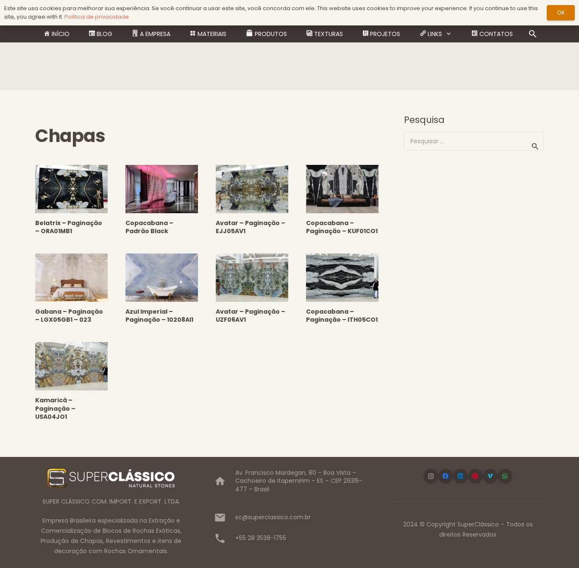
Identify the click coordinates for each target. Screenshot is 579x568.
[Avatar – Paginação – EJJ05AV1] (252, 189)
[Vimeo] (490, 476)
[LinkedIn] (460, 476)
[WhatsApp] (505, 476)
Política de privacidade (96, 17)
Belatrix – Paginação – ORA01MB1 (68, 227)
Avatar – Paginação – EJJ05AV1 (250, 227)
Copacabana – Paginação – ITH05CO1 (342, 315)
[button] (448, 34)
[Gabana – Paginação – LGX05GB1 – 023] (71, 277)
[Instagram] (430, 476)
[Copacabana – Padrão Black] (161, 189)
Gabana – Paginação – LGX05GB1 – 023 (69, 315)
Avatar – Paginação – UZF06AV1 (250, 315)
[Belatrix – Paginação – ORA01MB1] (71, 189)
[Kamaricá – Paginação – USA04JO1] (71, 366)
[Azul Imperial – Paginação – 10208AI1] (161, 277)
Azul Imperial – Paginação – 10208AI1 (159, 315)
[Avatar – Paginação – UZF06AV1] (252, 277)
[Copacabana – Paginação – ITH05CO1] (342, 277)
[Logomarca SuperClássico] (111, 478)
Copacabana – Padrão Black (149, 227)
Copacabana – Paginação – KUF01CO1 (342, 227)
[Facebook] (445, 476)
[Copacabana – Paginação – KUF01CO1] (342, 189)
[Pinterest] (475, 476)
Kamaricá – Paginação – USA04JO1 (55, 408)
